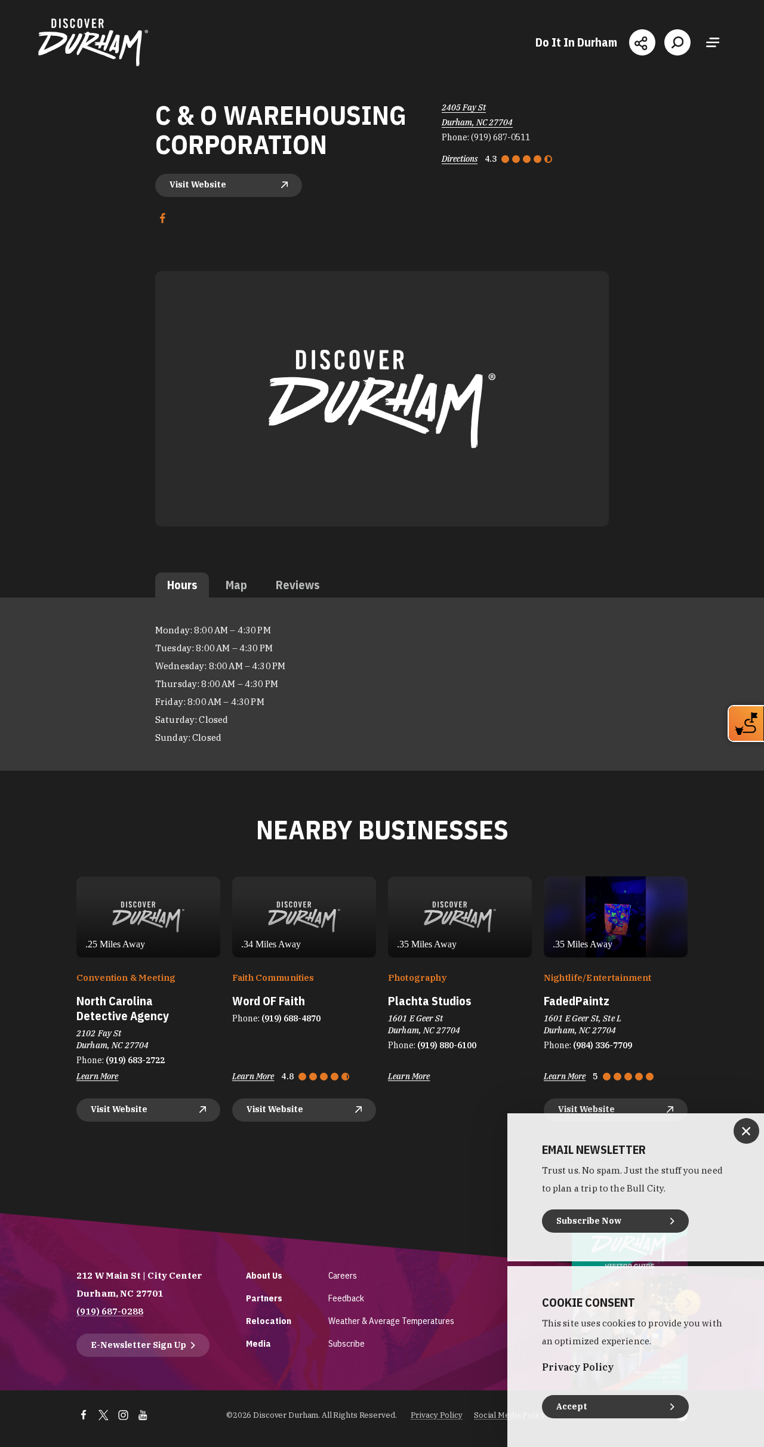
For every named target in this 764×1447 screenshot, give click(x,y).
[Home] (93, 42)
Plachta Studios (429, 1000)
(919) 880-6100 (446, 1045)
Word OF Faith (268, 1000)
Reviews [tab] (297, 585)
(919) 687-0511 (500, 137)
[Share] (642, 42)
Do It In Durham (576, 42)
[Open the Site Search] (677, 42)
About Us (264, 1275)
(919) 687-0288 (109, 1311)
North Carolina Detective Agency (122, 1008)
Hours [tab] (182, 585)
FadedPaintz (576, 1000)
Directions (460, 158)
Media (258, 1343)
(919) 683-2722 (135, 1060)
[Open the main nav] (713, 42)
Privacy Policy (437, 1415)
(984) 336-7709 (602, 1045)
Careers (342, 1275)
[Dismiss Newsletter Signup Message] (746, 1131)
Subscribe (346, 1343)
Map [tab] (236, 585)
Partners (264, 1298)
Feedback (346, 1298)
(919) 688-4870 (291, 1018)
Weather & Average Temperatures (391, 1320)
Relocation (268, 1320)
